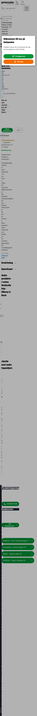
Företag (20, 62)
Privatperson (20, 56)
